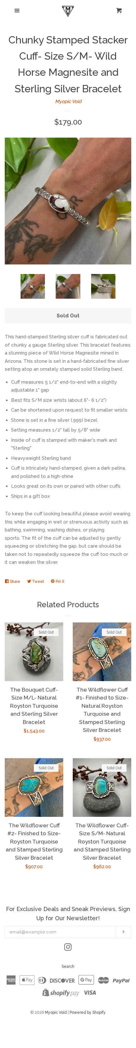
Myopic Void (68, 101)
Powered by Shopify (88, 1012)
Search (68, 966)
